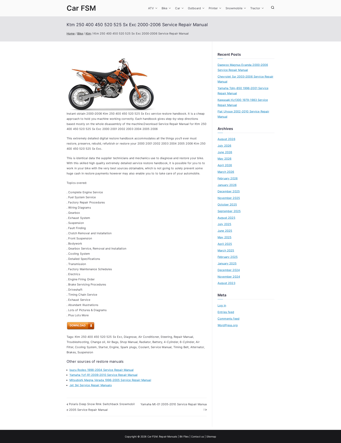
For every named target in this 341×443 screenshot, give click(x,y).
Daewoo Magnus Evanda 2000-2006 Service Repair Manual (243, 67)
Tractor (255, 8)
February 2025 (228, 257)
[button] (155, 8)
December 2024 (229, 270)
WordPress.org (228, 325)
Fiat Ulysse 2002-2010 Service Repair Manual (243, 114)
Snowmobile (234, 8)
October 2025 (227, 204)
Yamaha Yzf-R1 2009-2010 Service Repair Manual (103, 375)
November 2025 (229, 198)
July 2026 (224, 145)
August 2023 (226, 283)
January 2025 (227, 263)
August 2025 (226, 217)
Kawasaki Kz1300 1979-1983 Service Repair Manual (243, 102)
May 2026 (224, 158)
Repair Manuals (168, 436)
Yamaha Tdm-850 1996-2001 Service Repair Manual (243, 90)
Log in (222, 305)
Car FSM (81, 8)
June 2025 (225, 230)
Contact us (197, 436)
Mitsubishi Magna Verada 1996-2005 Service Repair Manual (110, 380)
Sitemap (211, 436)
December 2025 (229, 191)
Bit (181, 436)
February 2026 (228, 178)
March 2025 (226, 250)
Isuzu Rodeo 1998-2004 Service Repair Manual (101, 370)
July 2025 (224, 224)
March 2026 (226, 172)
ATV (151, 8)
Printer (213, 8)
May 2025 (224, 237)
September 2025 (229, 211)
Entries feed (226, 312)
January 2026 (227, 185)
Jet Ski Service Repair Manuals (90, 385)
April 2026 (225, 165)
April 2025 (225, 244)
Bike (164, 8)
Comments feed (228, 318)
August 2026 (226, 139)
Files (186, 436)
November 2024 (229, 276)
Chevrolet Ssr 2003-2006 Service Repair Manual (245, 79)
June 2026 (225, 152)
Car (177, 8)
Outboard (194, 8)
